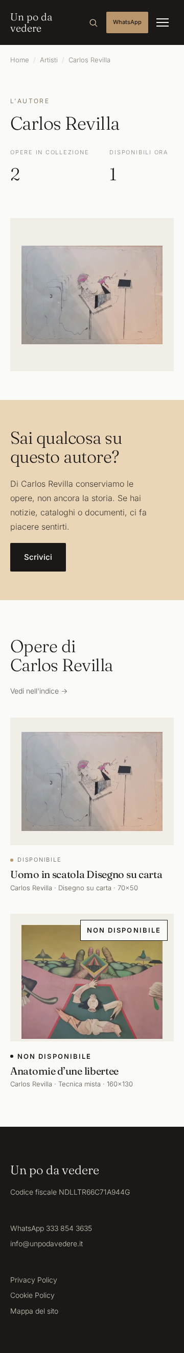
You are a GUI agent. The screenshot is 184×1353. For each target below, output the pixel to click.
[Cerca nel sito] (93, 22)
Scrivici (38, 557)
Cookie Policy (32, 1295)
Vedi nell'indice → (38, 690)
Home (19, 60)
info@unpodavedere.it (46, 1243)
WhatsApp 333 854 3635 (51, 1228)
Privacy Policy (33, 1279)
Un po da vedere (31, 22)
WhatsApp (127, 22)
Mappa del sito (34, 1311)
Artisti (49, 60)
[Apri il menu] (162, 22)
